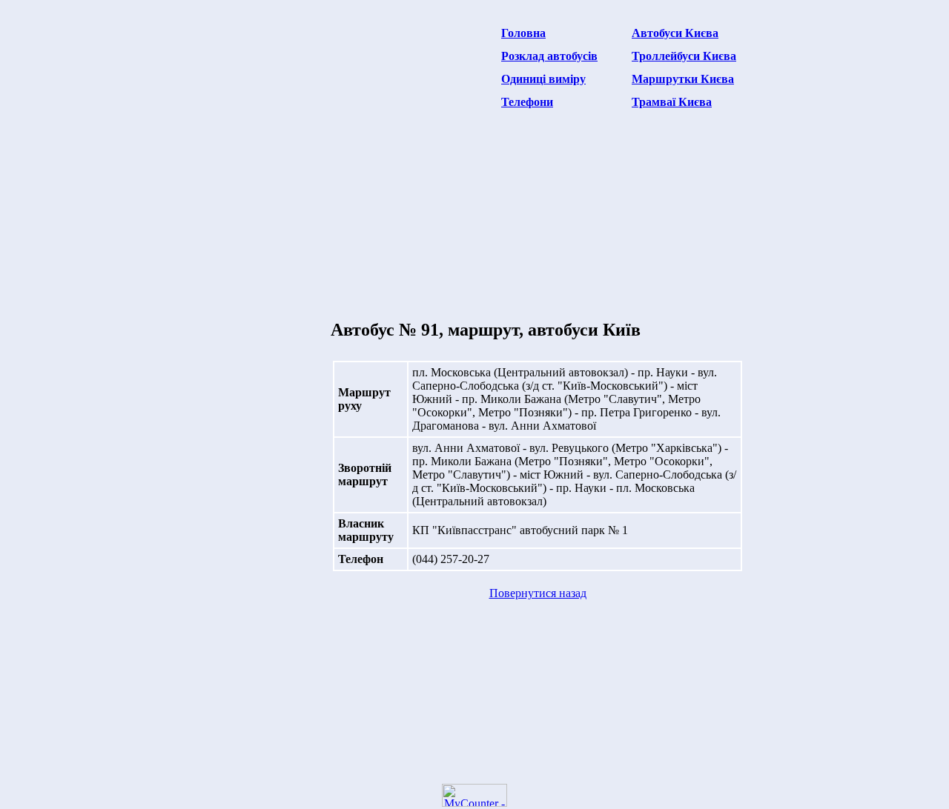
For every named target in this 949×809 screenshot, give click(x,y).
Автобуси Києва (675, 33)
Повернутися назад (537, 593)
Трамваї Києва (672, 102)
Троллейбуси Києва (684, 56)
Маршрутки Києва (683, 79)
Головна (523, 33)
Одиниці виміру (543, 79)
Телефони (527, 102)
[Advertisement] (329, 123)
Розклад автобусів (549, 56)
